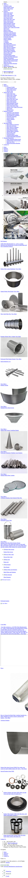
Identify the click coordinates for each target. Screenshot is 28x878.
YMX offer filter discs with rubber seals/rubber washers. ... (15, 814)
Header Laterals (4, 385)
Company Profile (8, 6)
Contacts (6, 151)
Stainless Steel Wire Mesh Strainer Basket (10, 543)
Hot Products (4, 241)
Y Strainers (9, 122)
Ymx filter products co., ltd (7, 627)
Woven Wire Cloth (11, 132)
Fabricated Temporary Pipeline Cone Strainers (11, 452)
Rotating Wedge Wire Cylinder (8, 336)
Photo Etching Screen (9, 7)
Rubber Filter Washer (9, 814)
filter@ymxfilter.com (8, 66)
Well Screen (9, 108)
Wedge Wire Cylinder (12, 95)
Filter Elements (7, 577)
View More (18, 269)
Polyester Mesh (7, 866)
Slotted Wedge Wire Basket (7, 291)
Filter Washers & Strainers (13, 124)
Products (6, 11)
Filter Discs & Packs (11, 126)
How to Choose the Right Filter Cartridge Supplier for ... (14, 715)
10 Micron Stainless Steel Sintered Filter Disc (11, 498)
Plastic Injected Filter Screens (10, 835)
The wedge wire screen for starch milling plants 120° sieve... (13, 768)
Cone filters (3, 624)
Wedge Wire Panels (11, 96)
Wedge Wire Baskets (11, 101)
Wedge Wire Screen (8, 8)
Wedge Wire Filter (11, 93)
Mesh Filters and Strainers (10, 572)
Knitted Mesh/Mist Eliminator (14, 136)
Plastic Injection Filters (12, 128)
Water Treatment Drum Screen (14, 139)
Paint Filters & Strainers (12, 130)
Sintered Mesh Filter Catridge (7, 475)
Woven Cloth (7, 10)
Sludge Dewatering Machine (13, 143)
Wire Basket (6, 567)
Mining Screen (10, 110)
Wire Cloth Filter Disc (6, 314)
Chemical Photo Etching (12, 135)
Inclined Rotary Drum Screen (13, 140)
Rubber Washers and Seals (10, 792)
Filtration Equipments (9, 58)
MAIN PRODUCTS (6, 361)
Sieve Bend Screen (11, 97)
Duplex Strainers (10, 119)
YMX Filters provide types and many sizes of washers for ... (15, 793)
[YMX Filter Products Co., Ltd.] (8, 75)
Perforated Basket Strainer (13, 114)
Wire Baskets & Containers (13, 115)
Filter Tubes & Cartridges (13, 127)
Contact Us (6, 64)
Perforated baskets (5, 601)
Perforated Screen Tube (6, 520)
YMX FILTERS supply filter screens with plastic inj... (14, 836)
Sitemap (8, 862)
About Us (6, 4)
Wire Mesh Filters (8, 43)
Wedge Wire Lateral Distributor (8, 269)
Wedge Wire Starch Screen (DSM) (9, 767)
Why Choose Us (5, 544)
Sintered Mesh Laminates (13, 131)
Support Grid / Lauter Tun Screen (14, 107)
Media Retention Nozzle (12, 103)
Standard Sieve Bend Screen (7, 407)
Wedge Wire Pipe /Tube (12, 99)
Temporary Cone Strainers (13, 112)
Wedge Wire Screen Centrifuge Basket (10, 430)
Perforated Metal (10, 134)
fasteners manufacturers (16, 866)
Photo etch (6, 562)
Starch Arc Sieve (10, 142)
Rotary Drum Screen (11, 100)
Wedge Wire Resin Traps (12, 106)
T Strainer (9, 120)
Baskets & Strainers (8, 31)
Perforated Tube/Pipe (12, 116)
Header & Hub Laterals (12, 104)
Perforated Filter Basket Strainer (8, 359)
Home (5, 3)
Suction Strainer (10, 118)
